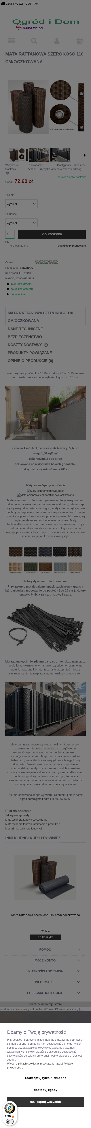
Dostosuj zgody (45, 1090)
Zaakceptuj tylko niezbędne (45, 1078)
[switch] (10, 1121)
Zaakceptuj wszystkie (46, 1101)
